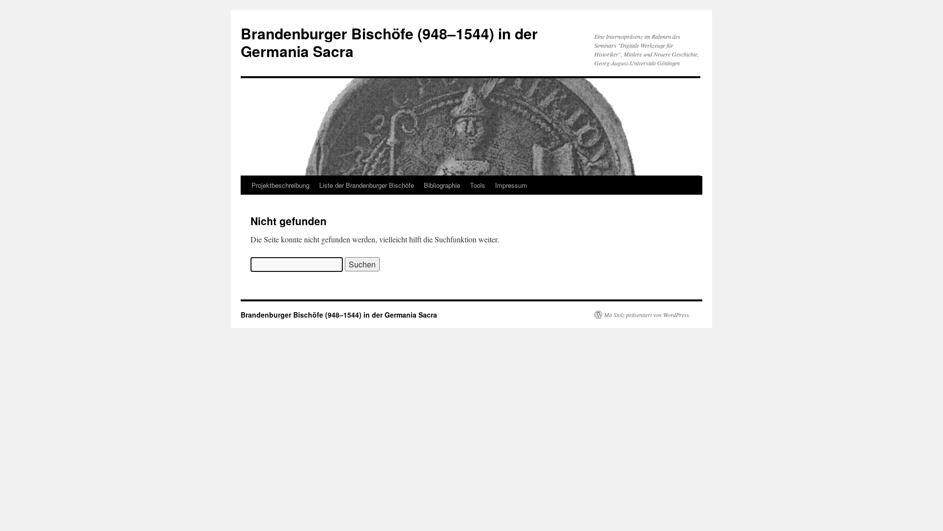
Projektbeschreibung (280, 185)
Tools (477, 185)
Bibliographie (442, 185)
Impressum (511, 185)
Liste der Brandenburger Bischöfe (366, 185)
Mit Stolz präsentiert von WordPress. (647, 315)
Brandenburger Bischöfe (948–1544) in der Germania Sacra (389, 42)
